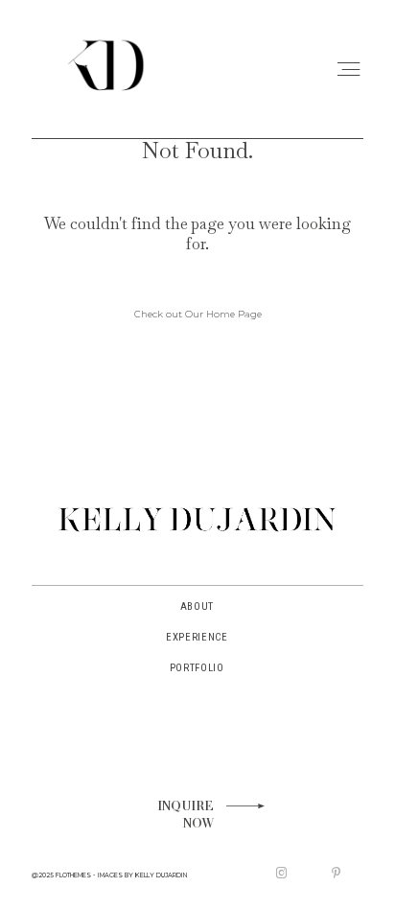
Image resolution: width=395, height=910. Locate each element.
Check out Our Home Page (198, 313)
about (197, 606)
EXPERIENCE (197, 637)
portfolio (197, 668)
